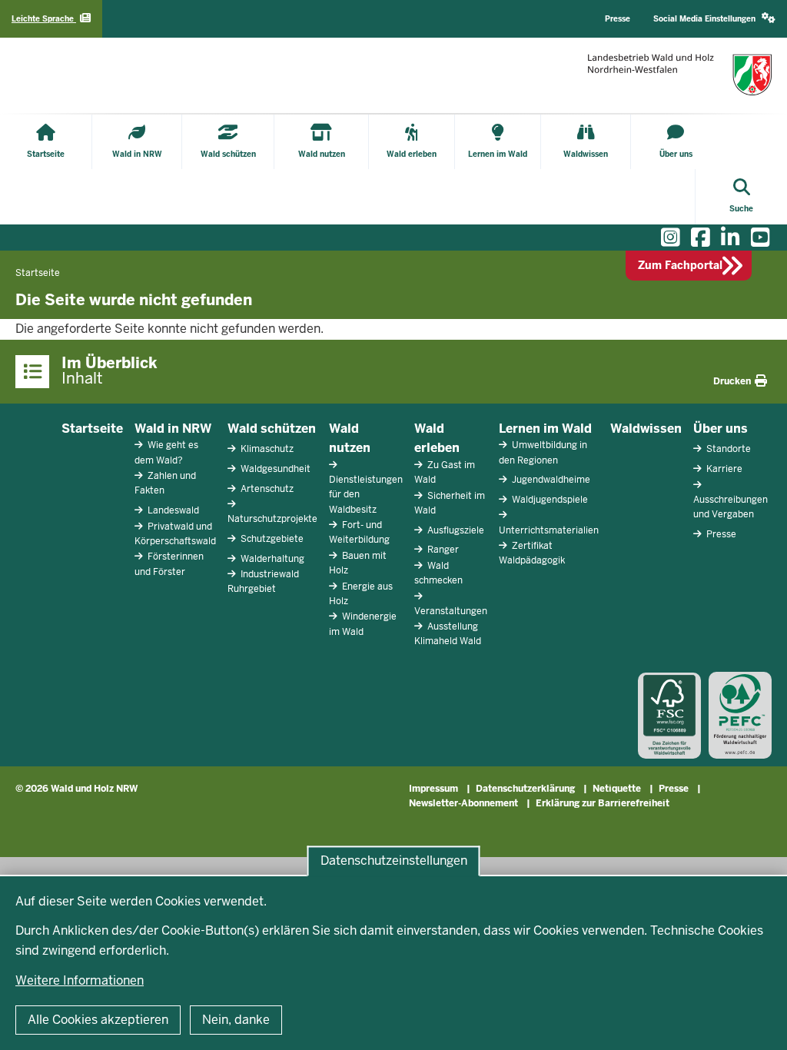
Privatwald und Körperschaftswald (175, 533)
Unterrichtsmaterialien (549, 530)
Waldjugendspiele (549, 499)
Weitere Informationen (79, 980)
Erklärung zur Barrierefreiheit (602, 803)
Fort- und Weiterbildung (359, 532)
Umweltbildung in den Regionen (543, 452)
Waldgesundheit (274, 469)
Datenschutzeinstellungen (393, 860)
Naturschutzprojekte (272, 519)
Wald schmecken (438, 573)
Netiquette (617, 789)
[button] (714, 19)
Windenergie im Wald (363, 623)
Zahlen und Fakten (165, 483)
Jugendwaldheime (550, 479)
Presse (720, 534)
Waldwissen (646, 428)
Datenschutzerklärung (525, 789)
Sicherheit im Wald (449, 503)
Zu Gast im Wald (444, 472)
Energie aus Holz (361, 593)
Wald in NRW (172, 428)
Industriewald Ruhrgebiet (263, 581)
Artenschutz (266, 489)
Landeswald (172, 510)
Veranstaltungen (450, 611)
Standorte (727, 449)
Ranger (442, 549)
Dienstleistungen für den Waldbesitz (366, 494)
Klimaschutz (266, 449)
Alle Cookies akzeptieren (98, 1020)
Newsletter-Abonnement (463, 803)
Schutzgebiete (271, 539)
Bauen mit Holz (358, 563)
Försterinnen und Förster (169, 563)
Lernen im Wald (545, 428)
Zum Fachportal (680, 265)
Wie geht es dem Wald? (166, 452)
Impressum (433, 789)
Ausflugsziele (454, 530)
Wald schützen (271, 428)
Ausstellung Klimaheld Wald (447, 633)
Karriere (723, 469)
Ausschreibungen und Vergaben (730, 506)
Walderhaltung (271, 559)
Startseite (92, 428)
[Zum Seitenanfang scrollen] (756, 1021)
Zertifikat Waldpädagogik (532, 553)
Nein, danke (236, 1020)
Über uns (720, 428)
